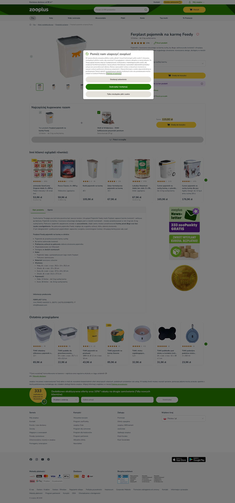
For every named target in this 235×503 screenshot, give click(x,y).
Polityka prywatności (114, 73)
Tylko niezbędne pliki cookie (118, 94)
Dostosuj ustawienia (118, 79)
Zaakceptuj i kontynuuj (118, 87)
